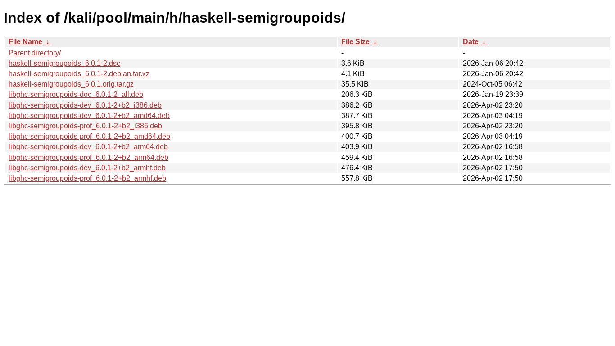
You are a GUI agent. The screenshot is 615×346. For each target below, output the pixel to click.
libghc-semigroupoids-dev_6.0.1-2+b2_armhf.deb (87, 168)
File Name (25, 42)
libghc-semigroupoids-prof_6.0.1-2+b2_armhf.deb (87, 178)
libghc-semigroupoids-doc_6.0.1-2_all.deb (76, 94)
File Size (355, 42)
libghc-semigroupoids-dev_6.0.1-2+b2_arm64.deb (88, 146)
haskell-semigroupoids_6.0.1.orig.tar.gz (71, 84)
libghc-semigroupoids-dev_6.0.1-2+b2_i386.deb (85, 105)
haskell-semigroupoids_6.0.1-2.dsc (64, 63)
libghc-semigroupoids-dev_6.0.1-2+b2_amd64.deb (89, 115)
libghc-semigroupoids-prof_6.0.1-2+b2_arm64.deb (88, 157)
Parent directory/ (35, 53)
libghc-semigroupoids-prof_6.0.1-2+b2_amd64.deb (89, 136)
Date (471, 42)
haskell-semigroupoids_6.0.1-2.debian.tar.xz (79, 73)
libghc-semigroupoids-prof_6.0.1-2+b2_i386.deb (85, 126)
